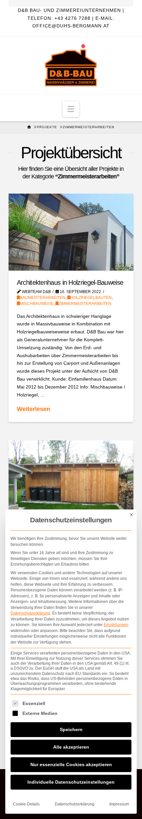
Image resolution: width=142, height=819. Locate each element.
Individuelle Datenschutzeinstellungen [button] (71, 782)
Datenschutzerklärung (30, 613)
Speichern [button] (71, 729)
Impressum (119, 804)
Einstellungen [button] (116, 624)
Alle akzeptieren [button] (71, 747)
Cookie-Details (26, 804)
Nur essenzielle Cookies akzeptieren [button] (71, 764)
